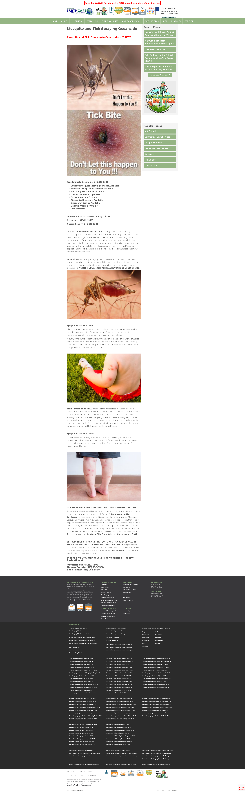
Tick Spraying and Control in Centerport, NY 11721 (83, 670)
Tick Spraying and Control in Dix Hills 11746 (81, 678)
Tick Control (150, 159)
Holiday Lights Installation (108, 605)
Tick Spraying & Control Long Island (79, 634)
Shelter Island (158, 635)
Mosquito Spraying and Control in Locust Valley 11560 (157, 707)
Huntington (145, 640)
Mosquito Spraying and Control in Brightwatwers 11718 (84, 707)
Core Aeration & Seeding (129, 590)
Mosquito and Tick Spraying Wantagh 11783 (118, 744)
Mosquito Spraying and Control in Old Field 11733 (155, 716)
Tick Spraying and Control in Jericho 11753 (117, 664)
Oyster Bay (145, 646)
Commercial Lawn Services (157, 137)
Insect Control (105, 587)
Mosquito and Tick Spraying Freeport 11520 (81, 733)
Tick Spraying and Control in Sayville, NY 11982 (155, 664)
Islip (143, 643)
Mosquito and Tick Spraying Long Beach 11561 (82, 739)
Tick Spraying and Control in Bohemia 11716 (81, 661)
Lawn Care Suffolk (74, 647)
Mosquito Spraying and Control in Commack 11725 (83, 719)
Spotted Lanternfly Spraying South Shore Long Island (156, 753)
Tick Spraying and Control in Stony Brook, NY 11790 (156, 678)
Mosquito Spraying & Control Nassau (116, 631)
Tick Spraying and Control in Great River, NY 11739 (83, 687)
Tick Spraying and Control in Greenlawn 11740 (82, 690)
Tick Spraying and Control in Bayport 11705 (81, 658)
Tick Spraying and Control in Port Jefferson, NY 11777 (156, 661)
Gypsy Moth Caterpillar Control (109, 600)
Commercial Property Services (109, 611)
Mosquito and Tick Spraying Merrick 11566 (117, 724)
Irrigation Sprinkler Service (108, 602)
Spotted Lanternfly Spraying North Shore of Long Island (157, 750)
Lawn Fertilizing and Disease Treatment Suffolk (119, 644)
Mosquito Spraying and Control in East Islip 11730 (119, 701)
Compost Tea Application (108, 616)
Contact (189, 21)
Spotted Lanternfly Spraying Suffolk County (118, 750)
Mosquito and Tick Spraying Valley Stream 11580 (119, 741)
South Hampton (159, 640)
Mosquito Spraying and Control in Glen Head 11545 (120, 707)
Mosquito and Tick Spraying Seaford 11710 (117, 733)
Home (54, 21)
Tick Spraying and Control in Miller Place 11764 (118, 678)
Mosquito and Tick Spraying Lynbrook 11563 (81, 741)
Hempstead (145, 637)
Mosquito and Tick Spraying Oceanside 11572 (118, 727)
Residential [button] (77, 21)
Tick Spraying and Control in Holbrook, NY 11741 (82, 693)
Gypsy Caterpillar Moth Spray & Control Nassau (82, 640)
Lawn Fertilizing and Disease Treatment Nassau (119, 647)
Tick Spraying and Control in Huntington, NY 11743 (120, 661)
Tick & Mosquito (110, 21)
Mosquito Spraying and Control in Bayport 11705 (82, 699)
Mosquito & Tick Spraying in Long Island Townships (156, 628)
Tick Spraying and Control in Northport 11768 (118, 690)
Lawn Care (104, 584)
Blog (165, 21)
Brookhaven (145, 635)
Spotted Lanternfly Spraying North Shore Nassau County (84, 756)
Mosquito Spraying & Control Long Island (117, 634)
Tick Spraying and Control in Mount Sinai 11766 (119, 681)
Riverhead (157, 632)
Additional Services (131, 21)
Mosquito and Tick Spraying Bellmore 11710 (81, 730)
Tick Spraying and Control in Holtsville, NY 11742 (119, 658)
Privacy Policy (126, 611)
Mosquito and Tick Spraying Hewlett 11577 (81, 736)
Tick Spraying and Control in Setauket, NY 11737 (155, 667)
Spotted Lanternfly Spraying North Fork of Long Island (157, 756)
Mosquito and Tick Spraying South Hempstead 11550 (120, 736)
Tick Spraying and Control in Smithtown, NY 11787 (156, 673)
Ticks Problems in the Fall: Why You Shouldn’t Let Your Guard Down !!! (159, 58)
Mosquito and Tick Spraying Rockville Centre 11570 (120, 730)
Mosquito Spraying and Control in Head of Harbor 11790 (121, 716)
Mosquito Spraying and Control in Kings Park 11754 (120, 719)
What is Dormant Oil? (155, 49)
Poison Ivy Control (128, 600)
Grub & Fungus (127, 595)
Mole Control (126, 597)
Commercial (92, 21)
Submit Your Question (159, 75)
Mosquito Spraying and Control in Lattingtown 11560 (156, 699)
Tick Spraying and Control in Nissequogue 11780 (119, 687)
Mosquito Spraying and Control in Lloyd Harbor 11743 (157, 704)
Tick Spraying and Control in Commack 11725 (81, 676)
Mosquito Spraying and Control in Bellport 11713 (82, 701)
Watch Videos (152, 21)
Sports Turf (104, 619)
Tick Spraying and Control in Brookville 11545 (81, 664)
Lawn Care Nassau (74, 650)
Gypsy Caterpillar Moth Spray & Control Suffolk (82, 637)
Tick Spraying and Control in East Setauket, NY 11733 (83, 684)
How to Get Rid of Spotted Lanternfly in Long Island (156, 764)
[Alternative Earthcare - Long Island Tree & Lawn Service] (81, 10)
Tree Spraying (105, 595)
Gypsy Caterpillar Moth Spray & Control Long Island (83, 643)
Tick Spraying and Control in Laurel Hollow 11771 (119, 670)
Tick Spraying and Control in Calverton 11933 (81, 667)
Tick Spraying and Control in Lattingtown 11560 (119, 667)
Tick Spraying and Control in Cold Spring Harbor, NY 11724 (85, 673)
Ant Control (150, 131)
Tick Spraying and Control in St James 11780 (154, 676)
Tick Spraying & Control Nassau (78, 631)
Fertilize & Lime (127, 592)
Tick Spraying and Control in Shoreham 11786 (154, 670)
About (64, 21)
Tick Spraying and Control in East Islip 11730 (81, 681)
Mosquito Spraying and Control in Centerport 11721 (83, 713)
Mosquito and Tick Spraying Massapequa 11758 (82, 744)
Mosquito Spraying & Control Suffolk (116, 628)
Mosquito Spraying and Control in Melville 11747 (155, 710)
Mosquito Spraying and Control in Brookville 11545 (83, 710)
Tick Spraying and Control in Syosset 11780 (154, 681)
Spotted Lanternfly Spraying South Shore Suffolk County (121, 753)
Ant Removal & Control (107, 597)
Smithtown (158, 637)
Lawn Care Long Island (75, 653)
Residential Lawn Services (157, 148)
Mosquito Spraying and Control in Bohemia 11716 (82, 704)
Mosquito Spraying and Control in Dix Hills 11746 (119, 699)
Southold (157, 643)
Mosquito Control (153, 142)
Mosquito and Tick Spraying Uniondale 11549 (118, 739)
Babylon (144, 632)
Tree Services (151, 165)
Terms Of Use (126, 613)
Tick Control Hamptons (112, 640)
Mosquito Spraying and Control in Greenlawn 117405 (120, 710)
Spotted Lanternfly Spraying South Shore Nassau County (84, 753)
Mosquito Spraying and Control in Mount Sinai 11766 (156, 713)
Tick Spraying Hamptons (112, 637)
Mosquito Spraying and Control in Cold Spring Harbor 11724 (85, 716)
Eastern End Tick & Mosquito (130, 584)
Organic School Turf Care (108, 613)
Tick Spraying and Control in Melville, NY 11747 (118, 676)
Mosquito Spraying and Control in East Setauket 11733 (121, 704)
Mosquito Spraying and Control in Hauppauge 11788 (120, 713)
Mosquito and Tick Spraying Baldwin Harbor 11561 (83, 724)
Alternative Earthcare (77, 790)
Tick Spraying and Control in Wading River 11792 (155, 684)
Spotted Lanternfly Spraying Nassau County (81, 750)
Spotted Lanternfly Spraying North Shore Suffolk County (121, 756)
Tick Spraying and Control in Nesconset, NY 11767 (119, 684)
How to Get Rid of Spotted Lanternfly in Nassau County (121, 764)
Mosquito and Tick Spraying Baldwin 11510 (81, 727)
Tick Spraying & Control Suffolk (78, 628)
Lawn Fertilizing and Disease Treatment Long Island (120, 650)
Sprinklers (149, 154)
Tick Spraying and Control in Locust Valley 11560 (119, 673)
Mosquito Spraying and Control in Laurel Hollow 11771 (157, 701)
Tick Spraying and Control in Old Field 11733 (118, 693)
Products (176, 21)
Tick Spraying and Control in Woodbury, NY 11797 (155, 687)
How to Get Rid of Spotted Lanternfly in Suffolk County (84, 764)
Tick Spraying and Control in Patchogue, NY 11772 (156, 658)
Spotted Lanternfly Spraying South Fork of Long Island (157, 759)
